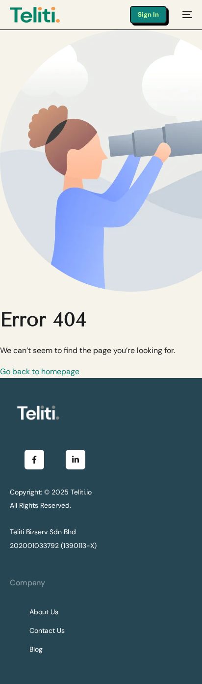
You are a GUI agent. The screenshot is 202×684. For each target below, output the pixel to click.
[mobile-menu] (184, 15)
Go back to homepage (39, 371)
